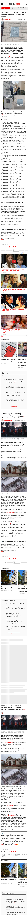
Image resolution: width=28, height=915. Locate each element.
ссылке (15, 240)
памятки (22, 249)
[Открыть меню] (2, 4)
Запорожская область (17, 562)
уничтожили (10, 512)
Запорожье (24, 561)
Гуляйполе (10, 561)
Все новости (14, 406)
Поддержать (5, 8)
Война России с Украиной (4, 563)
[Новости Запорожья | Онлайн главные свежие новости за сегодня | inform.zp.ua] (14, 4)
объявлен (4, 115)
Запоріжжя (9, 249)
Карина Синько (8, 19)
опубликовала (8, 450)
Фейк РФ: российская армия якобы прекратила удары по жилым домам (8, 359)
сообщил (8, 56)
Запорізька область (15, 250)
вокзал (3, 249)
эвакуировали (12, 523)
